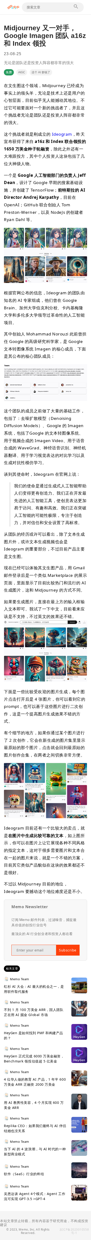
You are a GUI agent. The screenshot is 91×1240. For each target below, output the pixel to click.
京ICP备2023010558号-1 (74, 1231)
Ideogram (62, 134)
